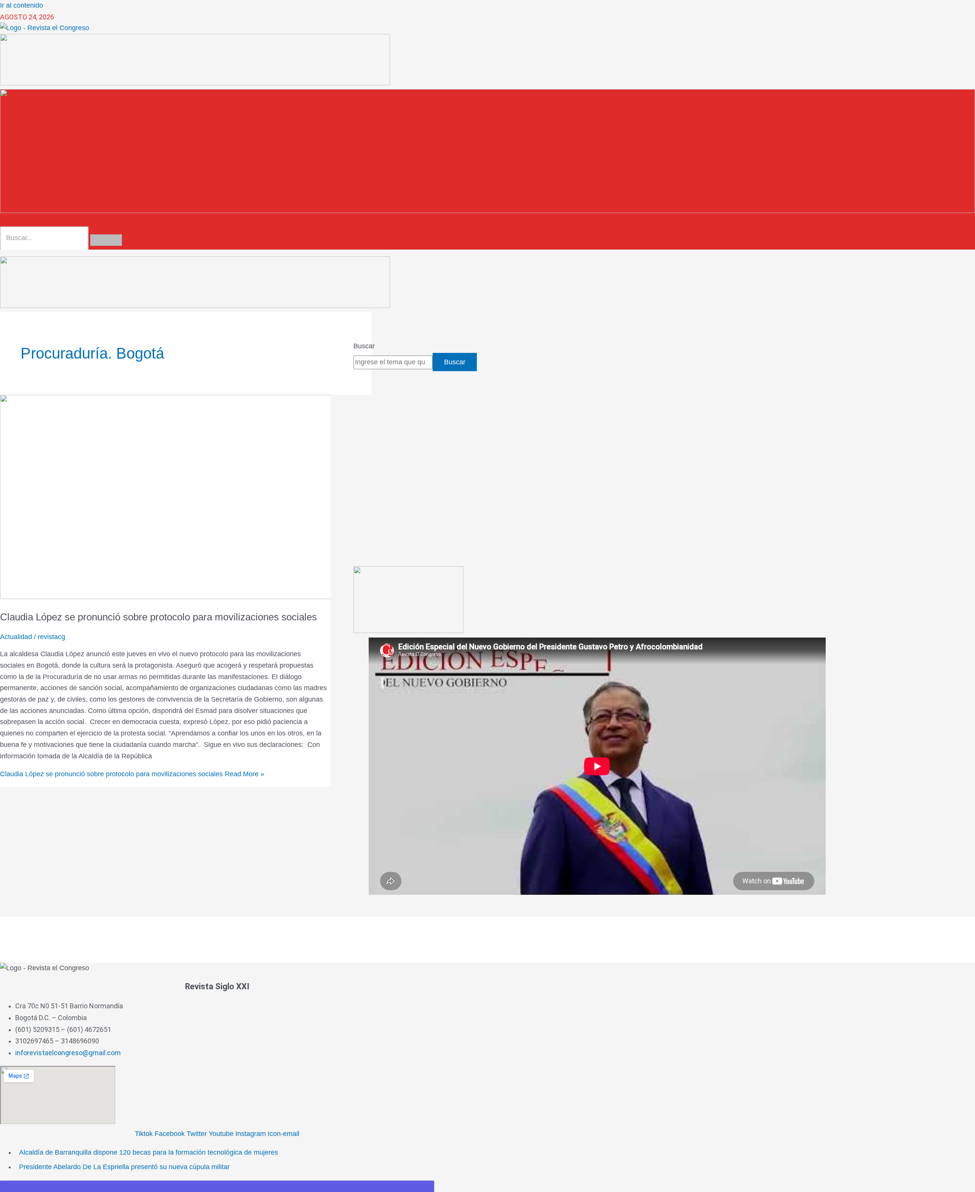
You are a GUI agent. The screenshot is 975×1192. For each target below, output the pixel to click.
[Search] (106, 240)
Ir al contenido (21, 5)
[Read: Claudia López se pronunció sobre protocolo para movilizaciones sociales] (195, 597)
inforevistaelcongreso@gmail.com (68, 1053)
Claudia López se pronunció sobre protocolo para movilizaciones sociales (158, 617)
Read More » (132, 774)
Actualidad (16, 637)
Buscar (364, 346)
